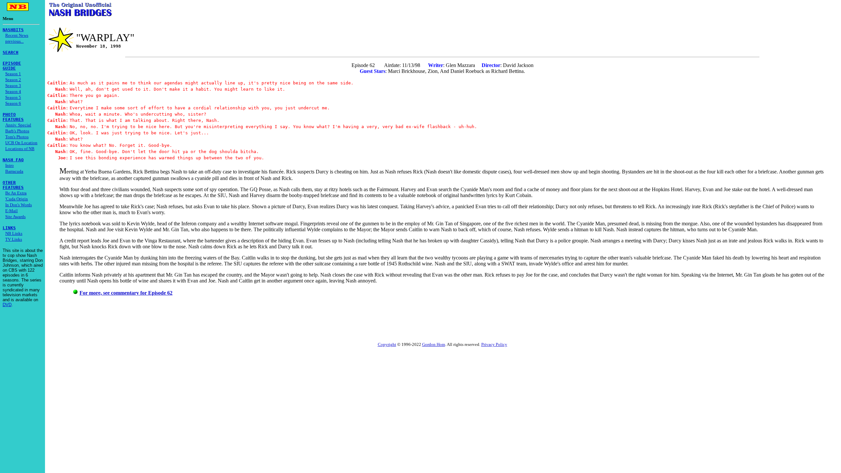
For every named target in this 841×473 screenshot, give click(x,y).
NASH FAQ (13, 159)
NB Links (13, 233)
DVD (7, 304)
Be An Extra (16, 193)
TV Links (13, 239)
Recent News (16, 35)
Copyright (387, 344)
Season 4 (13, 91)
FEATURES (13, 119)
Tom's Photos (17, 136)
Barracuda (14, 171)
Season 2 (13, 79)
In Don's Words (18, 204)
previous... (14, 41)
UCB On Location (21, 142)
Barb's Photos (17, 130)
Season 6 (13, 103)
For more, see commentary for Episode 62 (126, 293)
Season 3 (13, 85)
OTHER (9, 182)
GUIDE (9, 68)
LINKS (9, 227)
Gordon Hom (433, 344)
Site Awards (15, 216)
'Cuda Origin (16, 198)
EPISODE (12, 63)
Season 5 (13, 97)
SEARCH (10, 52)
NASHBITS (13, 29)
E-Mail (11, 210)
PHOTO (9, 114)
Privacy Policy (494, 344)
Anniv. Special (18, 125)
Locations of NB (19, 148)
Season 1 (13, 73)
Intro (9, 165)
